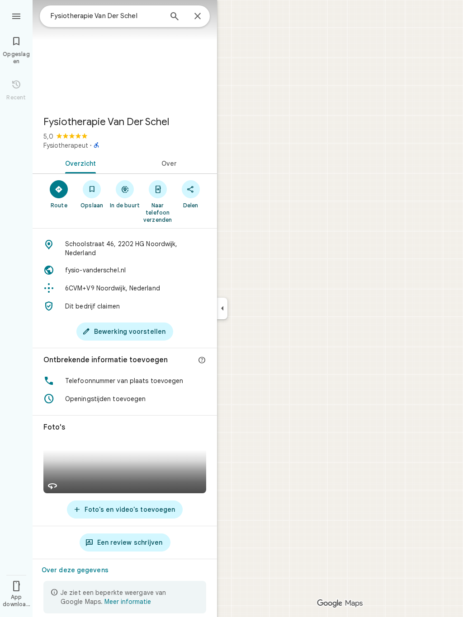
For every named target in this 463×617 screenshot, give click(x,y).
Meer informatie (127, 602)
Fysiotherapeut (65, 145)
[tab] (78, 162)
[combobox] (106, 15)
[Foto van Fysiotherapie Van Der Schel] (125, 54)
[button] (125, 381)
